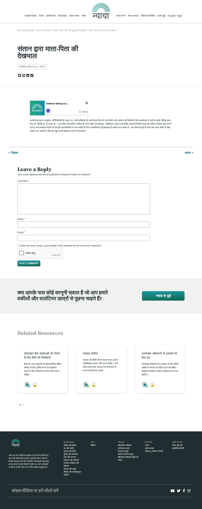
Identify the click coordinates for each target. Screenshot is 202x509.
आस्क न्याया (74, 15)
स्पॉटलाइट (62, 15)
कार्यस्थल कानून (124, 448)
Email (21, 232)
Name (21, 219)
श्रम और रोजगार (70, 457)
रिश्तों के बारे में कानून (125, 454)
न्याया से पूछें (163, 296)
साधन (41, 15)
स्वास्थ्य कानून (123, 451)
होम (18, 30)
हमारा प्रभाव (133, 15)
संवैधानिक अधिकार (124, 445)
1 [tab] (20, 404)
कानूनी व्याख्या (31, 15)
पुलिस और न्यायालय (71, 454)
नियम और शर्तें (177, 445)
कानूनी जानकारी (177, 442)
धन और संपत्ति (69, 448)
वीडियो (93, 445)
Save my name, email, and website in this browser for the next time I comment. (60, 245)
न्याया (147, 445)
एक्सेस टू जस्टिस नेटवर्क (154, 451)
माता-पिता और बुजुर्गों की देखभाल (73, 30)
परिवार (55, 30)
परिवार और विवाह (43, 30)
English (172, 15)
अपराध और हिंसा (70, 451)
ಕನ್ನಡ (179, 15)
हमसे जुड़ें (161, 15)
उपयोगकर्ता (50, 15)
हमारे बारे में (121, 15)
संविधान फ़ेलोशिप (148, 15)
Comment (23, 181)
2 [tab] (23, 404)
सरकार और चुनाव (70, 469)
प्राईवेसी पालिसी (178, 448)
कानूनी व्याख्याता (69, 442)
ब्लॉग (84, 15)
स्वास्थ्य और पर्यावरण (71, 460)
